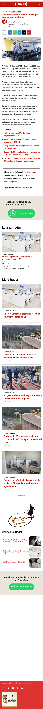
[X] (24, 32)
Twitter (29, 187)
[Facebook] (10, 32)
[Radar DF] (21, 4)
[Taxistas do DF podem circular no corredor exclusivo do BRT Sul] (21, 337)
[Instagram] (18, 688)
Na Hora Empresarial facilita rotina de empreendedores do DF (17, 257)
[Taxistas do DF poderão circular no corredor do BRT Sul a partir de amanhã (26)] (21, 418)
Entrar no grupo (10, 182)
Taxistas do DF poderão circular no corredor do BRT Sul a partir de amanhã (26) (23, 439)
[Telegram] (20, 32)
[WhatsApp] (15, 32)
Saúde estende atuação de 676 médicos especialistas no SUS (14, 563)
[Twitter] (22, 688)
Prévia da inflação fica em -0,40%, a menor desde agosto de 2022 (15, 541)
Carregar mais (21, 496)
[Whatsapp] (8, 688)
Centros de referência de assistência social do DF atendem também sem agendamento (22, 483)
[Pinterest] (29, 32)
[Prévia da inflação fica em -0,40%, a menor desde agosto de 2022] (35, 541)
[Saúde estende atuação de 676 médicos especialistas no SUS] (35, 563)
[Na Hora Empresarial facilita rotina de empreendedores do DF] (21, 242)
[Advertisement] (21, 628)
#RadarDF (19, 187)
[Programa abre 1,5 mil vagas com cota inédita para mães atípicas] (21, 378)
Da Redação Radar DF (15, 22)
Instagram (31, 172)
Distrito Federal (16, 11)
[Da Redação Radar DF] (5, 21)
